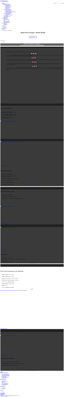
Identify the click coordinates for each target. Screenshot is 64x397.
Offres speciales (6, 15)
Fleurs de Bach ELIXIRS (7, 9)
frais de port (5, 18)
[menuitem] (32, 3)
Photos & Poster (8, 5)
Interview (3, 388)
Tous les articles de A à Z (7, 16)
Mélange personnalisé (9, 12)
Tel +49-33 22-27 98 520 (15, 395)
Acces (5, 26)
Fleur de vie (7, 8)
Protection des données (5, 384)
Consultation (5, 24)
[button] (32, 119)
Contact (3, 25)
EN (3, 395)
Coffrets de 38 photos (8, 6)
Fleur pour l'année (8, 7)
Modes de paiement (6, 19)
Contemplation (4, 27)
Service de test (4, 23)
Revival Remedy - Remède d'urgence (11, 11)
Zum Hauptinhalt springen (4, 0)
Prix (4, 20)
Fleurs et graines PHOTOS (7, 13)
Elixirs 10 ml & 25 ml (9, 10)
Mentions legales (6, 22)
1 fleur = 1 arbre (4, 28)
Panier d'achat (6, 17)
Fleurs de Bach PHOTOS (7, 4)
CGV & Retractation (7, 21)
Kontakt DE (6, 395)
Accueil (1, 395)
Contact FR (10, 395)
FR (4, 395)
